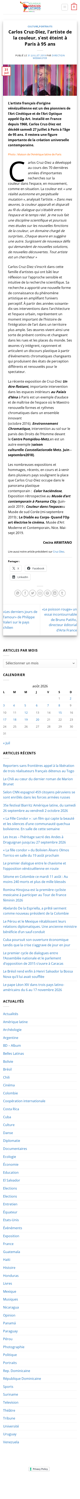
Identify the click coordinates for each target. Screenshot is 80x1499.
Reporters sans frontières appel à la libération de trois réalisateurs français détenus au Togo (38, 768)
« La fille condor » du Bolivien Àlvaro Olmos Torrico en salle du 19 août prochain (36, 853)
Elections (10, 1188)
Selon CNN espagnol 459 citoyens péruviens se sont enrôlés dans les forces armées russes (39, 795)
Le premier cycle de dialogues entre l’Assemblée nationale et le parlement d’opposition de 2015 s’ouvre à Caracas (33, 958)
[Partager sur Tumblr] (62, 593)
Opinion (9, 1315)
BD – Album (12, 1045)
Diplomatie (11, 1140)
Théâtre (9, 1410)
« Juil (6, 743)
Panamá (9, 1323)
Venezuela (11, 1442)
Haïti (6, 1259)
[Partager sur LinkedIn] (54, 593)
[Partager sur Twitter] (32, 593)
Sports (8, 1386)
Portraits (45, 26)
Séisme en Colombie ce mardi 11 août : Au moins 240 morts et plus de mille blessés (35, 879)
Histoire (9, 1267)
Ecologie (9, 1156)
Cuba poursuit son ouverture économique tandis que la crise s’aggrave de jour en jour (36, 942)
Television (10, 1402)
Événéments (12, 1228)
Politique (10, 1354)
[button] (64, 7)
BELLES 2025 (13, 1484)
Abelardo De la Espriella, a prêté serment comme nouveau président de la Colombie (36, 911)
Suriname (10, 1394)
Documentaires (15, 1148)
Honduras (11, 1275)
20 (37, 719)
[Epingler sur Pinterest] (47, 593)
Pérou (8, 1339)
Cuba (7, 1117)
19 (26, 719)
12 (26, 712)
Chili (6, 1077)
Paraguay (10, 1331)
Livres (7, 1283)
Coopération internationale (24, 1101)
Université (11, 1426)
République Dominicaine (22, 1378)
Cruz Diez (58, 551)
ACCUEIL (13, 1481)
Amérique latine (15, 1022)
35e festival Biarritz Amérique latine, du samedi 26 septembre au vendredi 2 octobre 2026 (39, 808)
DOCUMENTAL (62, 1481)
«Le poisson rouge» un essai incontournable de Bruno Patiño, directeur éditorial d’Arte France (59, 619)
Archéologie (12, 1029)
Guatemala (11, 1252)
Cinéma (9, 1085)
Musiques (10, 1299)
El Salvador (11, 1180)
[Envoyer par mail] (40, 593)
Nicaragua (11, 1307)
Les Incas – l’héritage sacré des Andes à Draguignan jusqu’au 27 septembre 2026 (34, 840)
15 (60, 712)
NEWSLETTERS (41, 1481)
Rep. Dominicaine (16, 1371)
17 (4, 719)
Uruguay (9, 1434)
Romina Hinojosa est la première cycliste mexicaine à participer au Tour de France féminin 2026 (34, 894)
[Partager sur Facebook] (25, 593)
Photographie (13, 1347)
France (8, 1244)
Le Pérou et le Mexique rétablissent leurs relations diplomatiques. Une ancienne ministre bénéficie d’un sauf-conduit (40, 926)
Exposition (11, 1236)
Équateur (10, 1212)
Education (11, 1172)
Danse (8, 1133)
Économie (10, 1164)
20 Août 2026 (40, 1487)
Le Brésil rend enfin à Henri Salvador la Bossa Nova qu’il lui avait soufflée (38, 974)
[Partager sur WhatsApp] (17, 593)
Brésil (7, 1069)
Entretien (10, 1204)
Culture (33, 26)
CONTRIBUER (66, 1484)
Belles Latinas (13, 1053)
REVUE (25, 1481)
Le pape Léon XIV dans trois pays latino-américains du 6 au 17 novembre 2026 (33, 987)
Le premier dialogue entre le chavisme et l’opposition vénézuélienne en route (34, 866)
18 (14, 719)
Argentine (10, 1037)
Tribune (9, 1418)
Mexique (9, 1291)
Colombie (10, 1093)
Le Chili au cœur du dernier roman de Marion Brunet (38, 782)
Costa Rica (11, 1109)
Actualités (10, 1014)
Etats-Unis (11, 1220)
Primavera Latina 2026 (40, 1484)
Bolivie (8, 1061)
